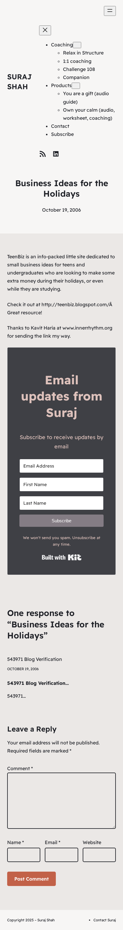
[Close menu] (45, 30)
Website (92, 842)
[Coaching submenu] (77, 45)
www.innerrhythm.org (87, 328)
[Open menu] (110, 11)
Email (52, 842)
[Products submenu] (76, 86)
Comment (20, 768)
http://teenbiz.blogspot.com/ (75, 304)
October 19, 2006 (23, 669)
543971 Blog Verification (34, 659)
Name (15, 842)
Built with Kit (62, 557)
